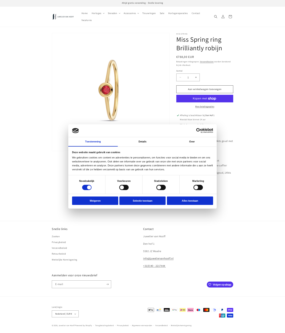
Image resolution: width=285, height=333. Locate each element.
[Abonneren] (107, 284)
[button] (98, 13)
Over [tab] (192, 141)
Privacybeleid (59, 242)
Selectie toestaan (142, 200)
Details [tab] (143, 141)
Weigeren (95, 200)
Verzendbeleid (59, 247)
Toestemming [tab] (93, 141)
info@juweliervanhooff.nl (158, 258)
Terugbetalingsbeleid (104, 325)
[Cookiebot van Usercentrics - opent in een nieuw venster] (198, 130)
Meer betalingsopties (204, 106)
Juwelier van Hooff (67, 325)
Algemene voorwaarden (142, 325)
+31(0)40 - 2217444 (154, 266)
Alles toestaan (190, 200)
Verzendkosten (207, 61)
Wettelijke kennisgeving (181, 325)
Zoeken (56, 236)
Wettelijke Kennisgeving (64, 259)
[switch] (124, 187)
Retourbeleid (59, 253)
